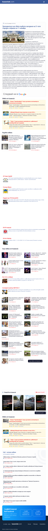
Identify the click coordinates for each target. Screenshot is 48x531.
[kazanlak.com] (17, 524)
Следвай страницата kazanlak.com (25, 512)
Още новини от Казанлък (34, 361)
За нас (29, 524)
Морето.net (8, 529)
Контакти (42, 524)
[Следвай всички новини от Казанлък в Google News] (15, 93)
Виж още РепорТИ (40, 412)
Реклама (35, 524)
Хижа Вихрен (16, 529)
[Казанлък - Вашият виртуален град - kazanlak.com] (8, 2)
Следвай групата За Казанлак (38, 512)
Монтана (11, 529)
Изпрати (40, 392)
